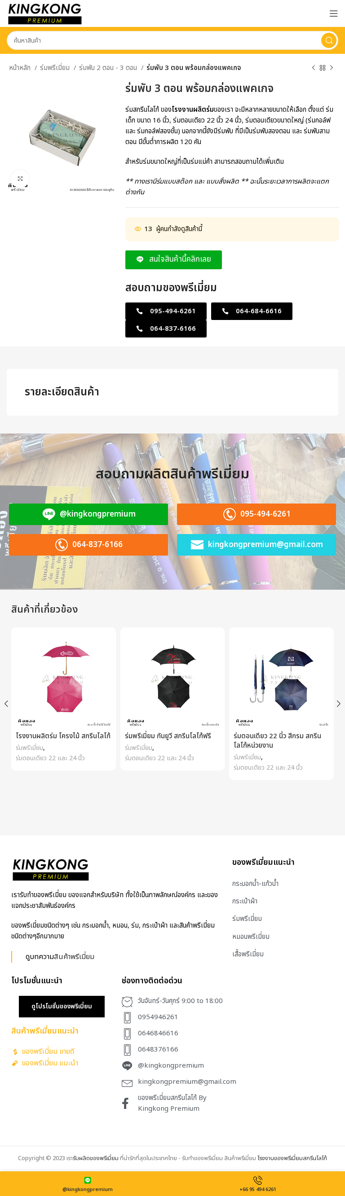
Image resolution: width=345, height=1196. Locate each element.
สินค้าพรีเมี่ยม (74, 956)
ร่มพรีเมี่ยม (55, 68)
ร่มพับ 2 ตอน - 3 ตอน (109, 68)
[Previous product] (313, 68)
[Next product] (331, 68)
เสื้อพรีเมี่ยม (248, 954)
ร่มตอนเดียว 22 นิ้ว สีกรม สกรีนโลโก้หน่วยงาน (277, 741)
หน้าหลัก (20, 68)
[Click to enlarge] (20, 179)
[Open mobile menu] (334, 13)
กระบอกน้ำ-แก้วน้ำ (255, 884)
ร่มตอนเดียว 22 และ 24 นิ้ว (50, 758)
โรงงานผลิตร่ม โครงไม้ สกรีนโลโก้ (63, 736)
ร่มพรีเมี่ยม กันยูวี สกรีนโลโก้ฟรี (168, 736)
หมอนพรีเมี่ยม (251, 937)
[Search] (328, 40)
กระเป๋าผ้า (244, 901)
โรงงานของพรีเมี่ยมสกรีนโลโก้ (292, 1158)
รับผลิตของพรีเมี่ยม (96, 1158)
